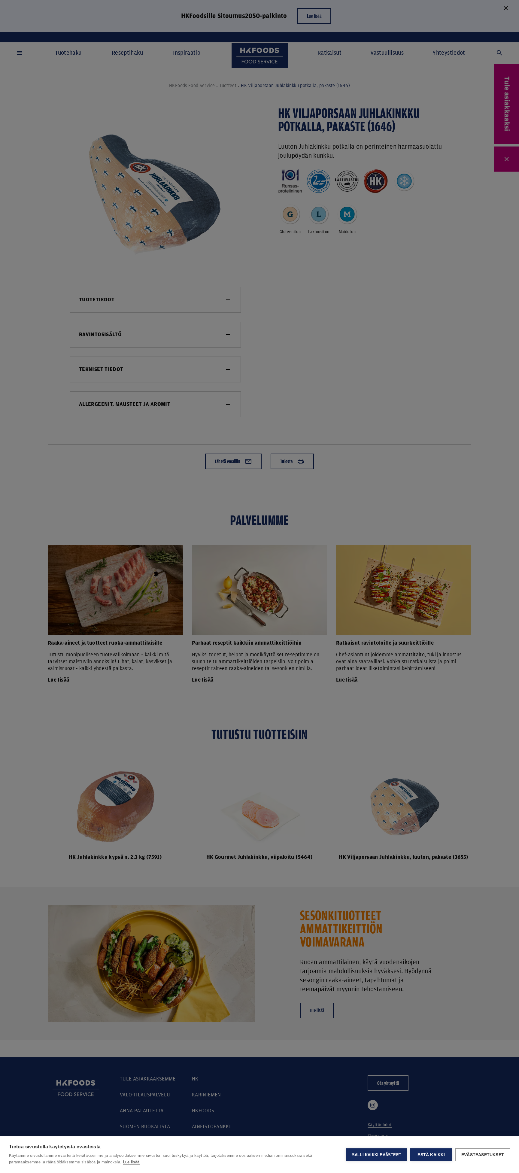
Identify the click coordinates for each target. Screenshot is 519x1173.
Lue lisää (131, 1162)
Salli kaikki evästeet (376, 1155)
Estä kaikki (431, 1155)
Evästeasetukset (482, 1155)
